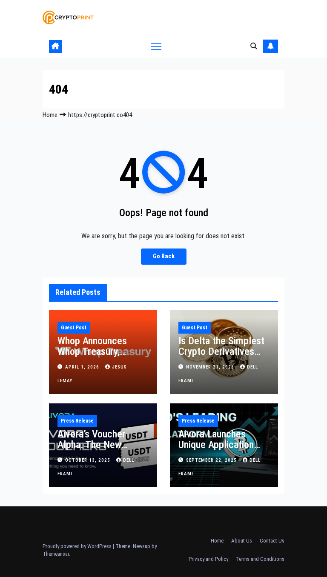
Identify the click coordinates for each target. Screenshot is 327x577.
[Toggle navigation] (156, 46)
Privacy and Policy (208, 559)
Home (50, 115)
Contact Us (272, 540)
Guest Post (73, 328)
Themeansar (56, 554)
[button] (253, 46)
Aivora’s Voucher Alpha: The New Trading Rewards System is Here (91, 450)
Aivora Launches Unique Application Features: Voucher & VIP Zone (220, 450)
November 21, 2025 (211, 367)
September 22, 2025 (212, 460)
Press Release (77, 421)
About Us (241, 540)
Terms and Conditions (260, 559)
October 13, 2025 (88, 460)
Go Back (164, 256)
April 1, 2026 (83, 367)
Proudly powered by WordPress (78, 546)
